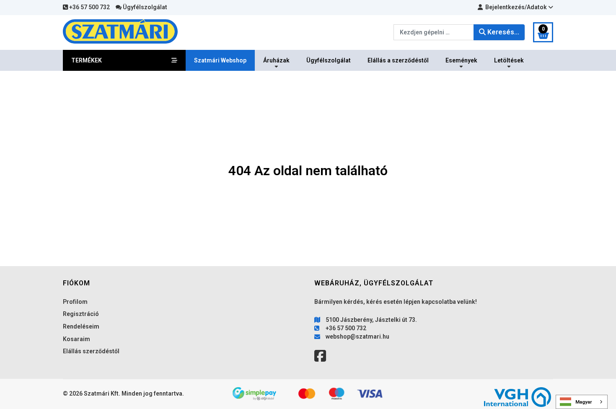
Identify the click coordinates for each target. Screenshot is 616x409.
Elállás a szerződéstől (398, 60)
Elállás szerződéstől (91, 351)
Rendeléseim (81, 326)
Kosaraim (76, 339)
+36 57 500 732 (89, 7)
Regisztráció (81, 314)
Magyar (583, 402)
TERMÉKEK (86, 60)
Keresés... (502, 32)
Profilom (75, 301)
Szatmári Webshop (220, 60)
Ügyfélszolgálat (144, 7)
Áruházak (276, 60)
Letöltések (509, 60)
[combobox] (582, 402)
